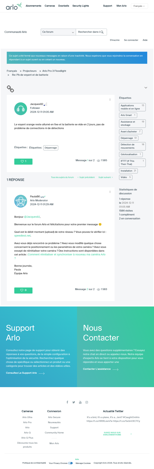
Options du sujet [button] (145, 88)
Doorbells (63, 6)
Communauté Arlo (16, 32)
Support (107, 6)
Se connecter (131, 40)
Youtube (80, 402)
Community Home (54, 433)
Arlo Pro (27, 422)
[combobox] (91, 32)
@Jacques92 (32, 216)
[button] (110, 99)
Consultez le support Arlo (21, 373)
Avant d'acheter (129, 132)
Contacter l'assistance (97, 369)
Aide (145, 40)
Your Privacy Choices (58, 463)
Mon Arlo (121, 6)
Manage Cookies (83, 463)
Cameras (50, 6)
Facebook (67, 402)
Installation (126, 171)
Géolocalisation (129, 154)
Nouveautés (54, 422)
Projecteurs (30, 71)
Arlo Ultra (27, 417)
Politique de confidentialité (34, 463)
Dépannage (51, 148)
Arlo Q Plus (27, 438)
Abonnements (33, 6)
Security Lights (80, 6)
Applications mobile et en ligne (130, 107)
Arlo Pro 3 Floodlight (54, 71)
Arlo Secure (54, 417)
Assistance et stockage (128, 123)
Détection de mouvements (127, 146)
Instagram (87, 402)
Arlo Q (27, 433)
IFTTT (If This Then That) (127, 162)
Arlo (27, 427)
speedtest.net (22, 235)
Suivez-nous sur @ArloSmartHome (112, 434)
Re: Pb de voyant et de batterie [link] (30, 75)
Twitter (74, 402)
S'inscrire (115, 40)
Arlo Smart (126, 115)
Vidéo (124, 177)
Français (12, 71)
